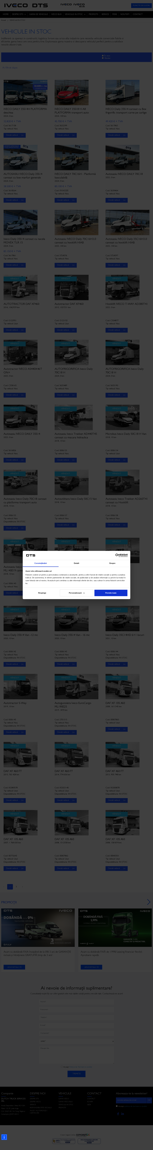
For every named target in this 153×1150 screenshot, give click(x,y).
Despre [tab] (112, 563)
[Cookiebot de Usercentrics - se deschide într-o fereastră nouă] (117, 555)
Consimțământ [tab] (40, 563)
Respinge (42, 593)
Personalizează (75, 593)
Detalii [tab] (76, 563)
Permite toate (110, 593)
